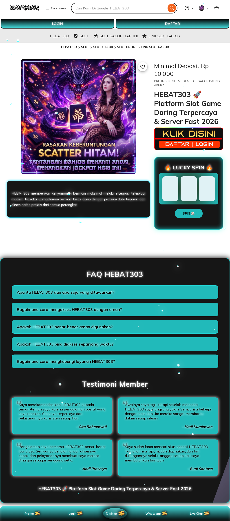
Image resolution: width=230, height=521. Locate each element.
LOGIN (57, 23)
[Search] (171, 8)
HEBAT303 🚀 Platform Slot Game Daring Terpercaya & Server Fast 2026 (115, 488)
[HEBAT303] (24, 11)
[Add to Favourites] (142, 66)
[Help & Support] (188, 8)
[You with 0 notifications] (203, 8)
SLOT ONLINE (127, 47)
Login (72, 513)
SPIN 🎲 (189, 213)
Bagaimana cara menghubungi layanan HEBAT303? (66, 361)
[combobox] (118, 8)
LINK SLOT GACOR (155, 47)
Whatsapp (154, 513)
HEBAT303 (69, 47)
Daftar (111, 513)
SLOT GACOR (103, 47)
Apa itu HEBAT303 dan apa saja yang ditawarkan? (65, 292)
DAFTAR (172, 23)
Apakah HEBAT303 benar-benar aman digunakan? (65, 326)
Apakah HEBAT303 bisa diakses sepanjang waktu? (65, 344)
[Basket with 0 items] (216, 8)
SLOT (85, 47)
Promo (29, 513)
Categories (58, 8)
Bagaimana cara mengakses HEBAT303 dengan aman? (69, 309)
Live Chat (196, 513)
